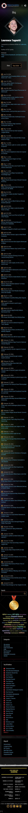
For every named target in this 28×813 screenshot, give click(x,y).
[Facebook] (8, 806)
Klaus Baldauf (10, 696)
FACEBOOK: (4, 778)
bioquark (14, 616)
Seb (7, 719)
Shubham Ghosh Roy (12, 673)
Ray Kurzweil (7, 651)
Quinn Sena (9, 675)
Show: (8, 65)
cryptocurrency (5, 620)
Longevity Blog (8, 746)
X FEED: (4, 784)
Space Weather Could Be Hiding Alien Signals (13, 298)
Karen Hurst (9, 687)
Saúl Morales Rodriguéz (12, 670)
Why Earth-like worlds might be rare (11, 433)
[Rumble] (20, 806)
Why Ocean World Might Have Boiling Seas (13, 317)
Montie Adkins (10, 726)
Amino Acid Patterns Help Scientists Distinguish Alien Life (11, 124)
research (11, 631)
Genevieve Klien (10, 668)
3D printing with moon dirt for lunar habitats (13, 336)
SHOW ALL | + (6, 732)
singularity (16, 631)
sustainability (24, 631)
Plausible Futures (8, 752)
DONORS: (9, 787)
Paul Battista (9, 681)
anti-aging (15, 614)
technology (7, 633)
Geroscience (7, 744)
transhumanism (14, 633)
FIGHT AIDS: (5, 789)
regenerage (20, 629)
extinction (20, 620)
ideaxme (25, 622)
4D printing (7, 646)
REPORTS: (17, 789)
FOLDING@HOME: (8, 792)
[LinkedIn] (14, 806)
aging (4, 614)
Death (11, 620)
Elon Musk (6, 652)
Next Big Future (8, 750)
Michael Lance (10, 722)
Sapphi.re (25, 804)
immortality (7, 625)
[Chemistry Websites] (14, 603)
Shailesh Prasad (10, 679)
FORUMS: (10, 799)
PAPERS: (16, 795)
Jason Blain (9, 724)
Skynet (5, 656)
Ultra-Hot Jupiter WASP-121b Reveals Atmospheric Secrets (11, 84)
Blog (14, 12)
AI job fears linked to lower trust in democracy (13, 481)
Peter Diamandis (8, 647)
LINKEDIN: (5, 781)
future (24, 620)
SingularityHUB (8, 754)
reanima (14, 629)
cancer (24, 618)
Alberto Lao (9, 705)
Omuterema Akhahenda (12, 694)
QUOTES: (16, 799)
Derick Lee (9, 702)
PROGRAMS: (17, 792)
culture (9, 620)
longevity (20, 627)
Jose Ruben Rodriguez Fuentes (14, 690)
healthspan (16, 623)
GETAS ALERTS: (18, 781)
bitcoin (12, 618)
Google (6, 622)
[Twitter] (11, 806)
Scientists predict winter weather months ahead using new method (12, 98)
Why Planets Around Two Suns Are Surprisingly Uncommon (10, 446)
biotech (20, 617)
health (10, 622)
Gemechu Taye (10, 683)
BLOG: (16, 784)
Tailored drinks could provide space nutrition (13, 111)
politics (10, 628)
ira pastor (21, 625)
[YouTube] (17, 806)
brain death (21, 618)
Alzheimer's (10, 614)
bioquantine (8, 616)
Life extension (7, 627)
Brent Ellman (9, 717)
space (20, 631)
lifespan (14, 627)
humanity (21, 622)
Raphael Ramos (10, 709)
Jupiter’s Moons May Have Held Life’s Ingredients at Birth (11, 364)
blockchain (16, 618)
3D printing (7, 644)
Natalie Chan (9, 711)
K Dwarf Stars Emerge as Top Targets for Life (13, 585)
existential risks (16, 620)
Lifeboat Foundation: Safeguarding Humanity (10, 5)
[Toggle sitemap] (22, 6)
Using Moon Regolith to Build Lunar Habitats (13, 229)
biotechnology (6, 618)
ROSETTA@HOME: (8, 795)
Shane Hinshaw (10, 707)
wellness (21, 633)
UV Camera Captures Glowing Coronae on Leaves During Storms (12, 256)
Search (25, 594)
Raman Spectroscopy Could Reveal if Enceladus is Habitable (11, 223)
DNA (5, 649)
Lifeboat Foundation (10, 804)
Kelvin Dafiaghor (10, 685)
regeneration (5, 631)
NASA (25, 627)
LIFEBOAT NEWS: (18, 778)
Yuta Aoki (8, 700)
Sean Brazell (9, 713)
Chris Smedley (10, 730)
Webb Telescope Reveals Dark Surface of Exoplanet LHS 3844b (12, 187)
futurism (3, 622)
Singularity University (9, 654)
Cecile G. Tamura (10, 698)
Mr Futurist (7, 748)
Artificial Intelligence (22, 614)
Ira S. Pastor (9, 728)
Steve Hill (8, 715)
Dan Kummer (9, 692)
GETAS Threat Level (14, 771)
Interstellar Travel (15, 625)
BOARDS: (17, 787)
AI (6, 614)
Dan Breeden (9, 677)
